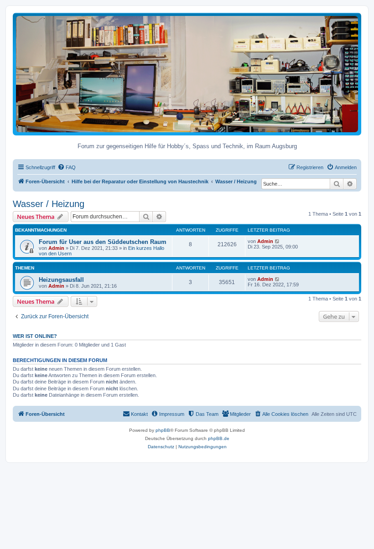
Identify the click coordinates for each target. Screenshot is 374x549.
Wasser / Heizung (48, 204)
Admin (56, 248)
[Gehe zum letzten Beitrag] (277, 241)
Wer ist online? (35, 336)
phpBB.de (218, 438)
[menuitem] (66, 167)
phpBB (163, 430)
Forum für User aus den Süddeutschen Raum (102, 241)
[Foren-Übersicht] (187, 73)
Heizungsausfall (61, 279)
